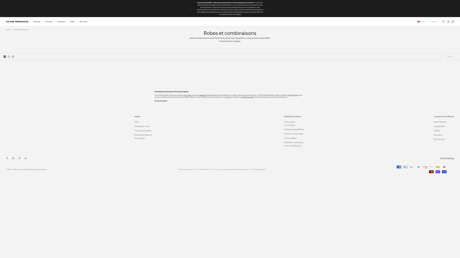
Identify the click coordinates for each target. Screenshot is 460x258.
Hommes (48, 22)
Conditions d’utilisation (205, 169)
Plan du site (439, 139)
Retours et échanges (293, 133)
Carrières (438, 135)
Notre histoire (440, 122)
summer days (293, 95)
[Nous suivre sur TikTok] (25, 158)
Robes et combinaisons (21, 29)
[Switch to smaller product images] (9, 56)
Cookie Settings (447, 158)
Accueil (8, 29)
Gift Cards (83, 22)
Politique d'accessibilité (257, 169)
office (228, 97)
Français (433, 21)
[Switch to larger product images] (5, 56)
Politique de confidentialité (187, 169)
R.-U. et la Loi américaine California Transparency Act (231, 169)
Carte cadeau (290, 138)
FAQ (136, 122)
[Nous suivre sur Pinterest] (19, 158)
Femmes (36, 22)
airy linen (188, 95)
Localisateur (439, 126)
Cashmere (61, 22)
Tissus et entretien (143, 130)
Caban (437, 130)
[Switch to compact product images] (13, 56)
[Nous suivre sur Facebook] (7, 158)
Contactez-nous (141, 126)
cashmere (202, 95)
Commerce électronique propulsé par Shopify (33, 169)
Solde (72, 22)
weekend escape (247, 97)
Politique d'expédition (294, 129)
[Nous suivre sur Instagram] (13, 158)
